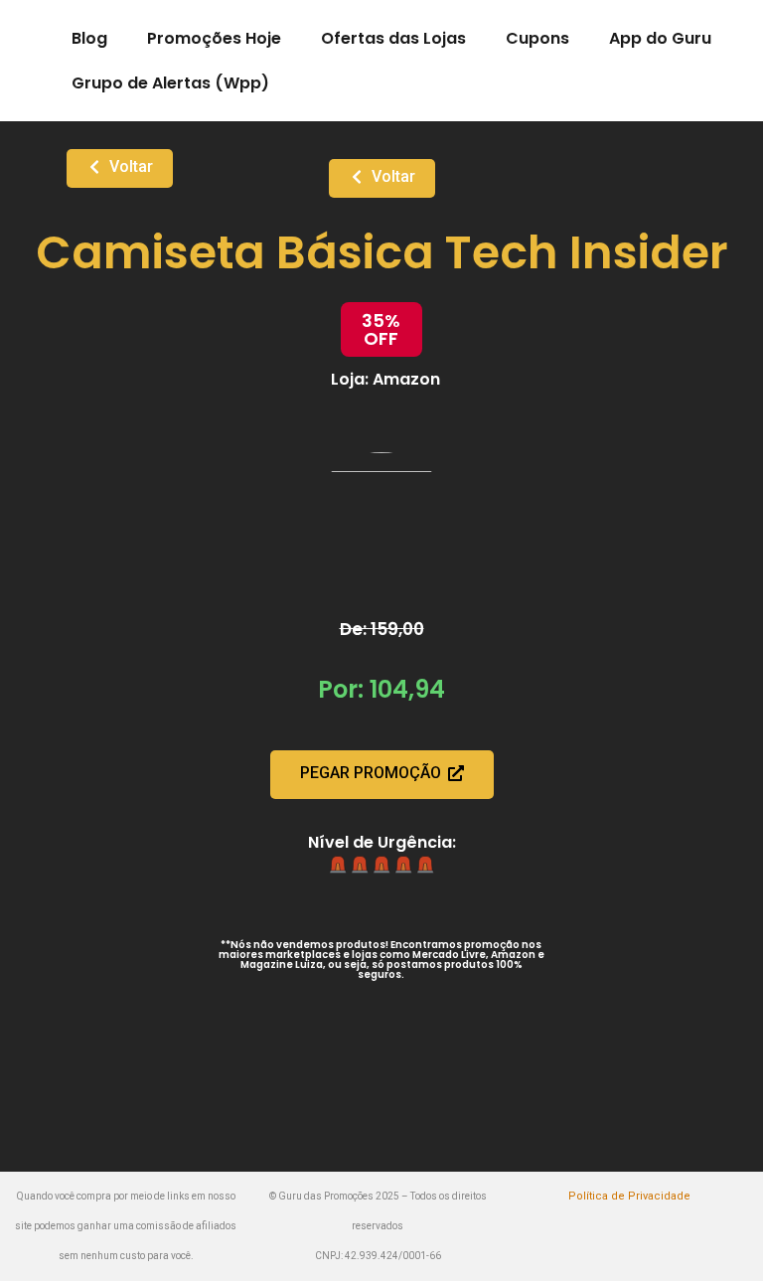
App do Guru (660, 38)
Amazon (406, 379)
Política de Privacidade (629, 1196)
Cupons (537, 38)
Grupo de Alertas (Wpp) (170, 83)
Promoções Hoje (214, 38)
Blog (89, 38)
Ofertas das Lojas (393, 38)
